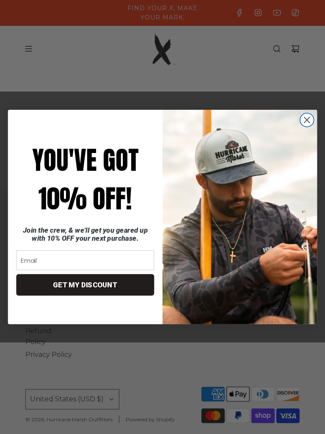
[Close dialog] (307, 120)
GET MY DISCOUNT (85, 285)
